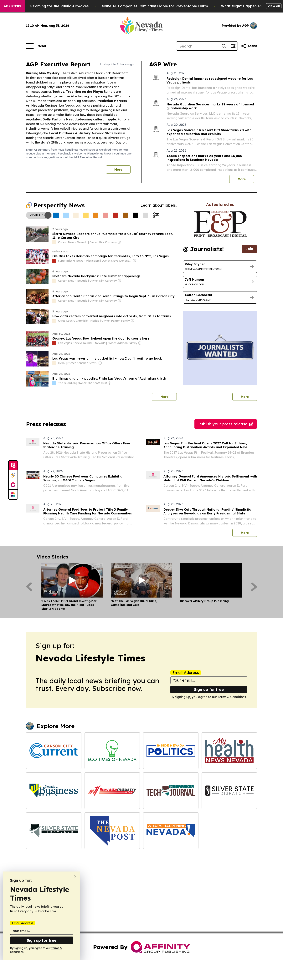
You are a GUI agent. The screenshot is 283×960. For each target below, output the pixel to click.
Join (249, 249)
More (118, 169)
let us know (103, 153)
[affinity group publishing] (13, 485)
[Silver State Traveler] (53, 830)
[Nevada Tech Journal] (170, 790)
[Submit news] (13, 465)
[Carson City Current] (53, 750)
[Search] (223, 46)
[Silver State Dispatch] (229, 790)
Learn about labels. (159, 205)
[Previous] (29, 586)
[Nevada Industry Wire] (112, 790)
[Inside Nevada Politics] (170, 750)
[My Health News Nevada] (229, 750)
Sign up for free (209, 689)
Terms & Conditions (232, 697)
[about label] (54, 242)
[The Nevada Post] (112, 830)
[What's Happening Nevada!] (170, 830)
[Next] (254, 586)
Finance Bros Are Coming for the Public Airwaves (45, 6)
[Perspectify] (13, 475)
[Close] (75, 876)
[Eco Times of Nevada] (112, 750)
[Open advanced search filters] (233, 46)
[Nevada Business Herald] (53, 790)
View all (274, 6)
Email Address (185, 672)
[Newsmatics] (13, 494)
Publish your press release (222, 424)
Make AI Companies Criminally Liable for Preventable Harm (155, 6)
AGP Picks (12, 6)
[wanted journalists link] (220, 224)
